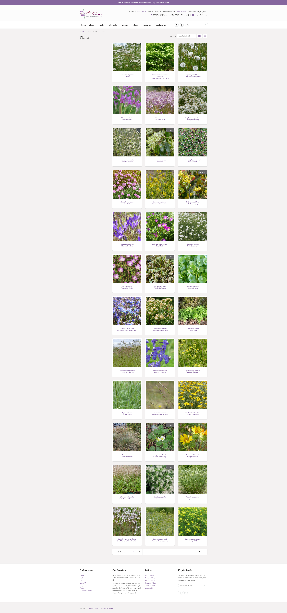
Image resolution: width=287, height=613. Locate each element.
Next (197, 552)
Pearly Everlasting (192, 119)
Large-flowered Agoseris (193, 75)
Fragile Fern (193, 329)
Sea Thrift (127, 203)
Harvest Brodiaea (127, 245)
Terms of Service (150, 585)
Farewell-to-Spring (127, 287)
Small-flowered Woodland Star (127, 540)
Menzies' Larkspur (160, 371)
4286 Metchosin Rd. (182, 11)
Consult (125, 25)
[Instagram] (185, 593)
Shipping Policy (150, 583)
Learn (81, 580)
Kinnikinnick (192, 161)
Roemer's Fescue (127, 456)
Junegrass (192, 498)
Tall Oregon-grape (192, 203)
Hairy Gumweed (192, 456)
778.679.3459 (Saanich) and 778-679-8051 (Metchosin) (171, 15)
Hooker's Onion (127, 119)
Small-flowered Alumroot (127, 498)
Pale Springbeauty (160, 287)
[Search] (205, 25)
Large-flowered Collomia (160, 329)
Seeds (101, 25)
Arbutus (160, 161)
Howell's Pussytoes (127, 161)
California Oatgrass (127, 371)
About (136, 25)
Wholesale (113, 25)
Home (83, 25)
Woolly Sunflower (192, 413)
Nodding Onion (159, 119)
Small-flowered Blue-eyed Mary (127, 329)
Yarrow (127, 75)
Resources (147, 25)
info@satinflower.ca (201, 15)
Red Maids (159, 245)
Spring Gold (193, 540)
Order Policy (149, 575)
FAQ (81, 585)
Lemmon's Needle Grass (160, 413)
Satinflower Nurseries (92, 608)
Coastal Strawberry (159, 456)
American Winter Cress (160, 203)
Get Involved (161, 25)
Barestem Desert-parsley (160, 540)
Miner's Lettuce (193, 287)
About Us (83, 583)
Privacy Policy (150, 578)
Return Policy (150, 580)
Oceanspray (160, 498)
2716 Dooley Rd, (141, 11)
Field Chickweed (193, 245)
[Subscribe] (204, 585)
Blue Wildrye (127, 413)
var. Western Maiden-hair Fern (160, 76)
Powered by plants (107, 608)
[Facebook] (180, 593)
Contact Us (149, 588)
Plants (91, 25)
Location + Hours (86, 590)
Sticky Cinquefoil (192, 371)
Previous (123, 552)
